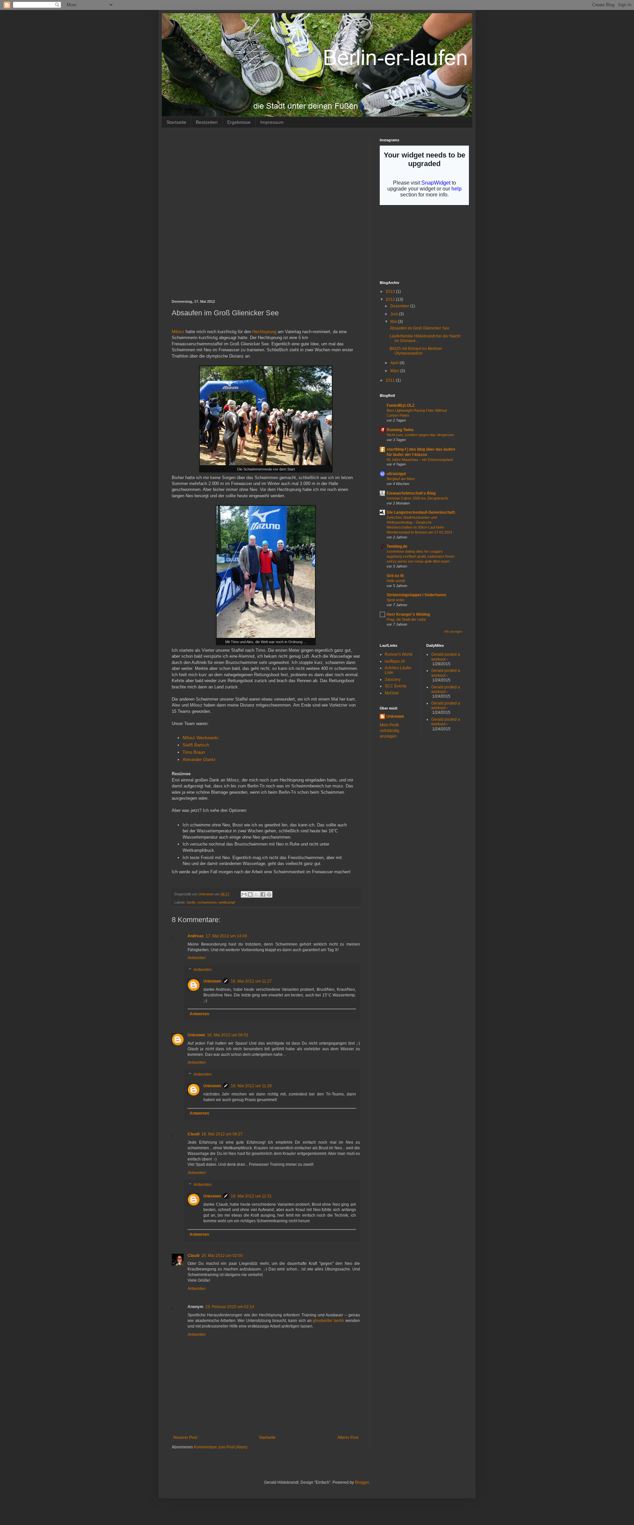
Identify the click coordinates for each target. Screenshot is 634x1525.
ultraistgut (396, 473)
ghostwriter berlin (328, 1320)
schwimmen (207, 902)
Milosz (178, 331)
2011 (391, 380)
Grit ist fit (395, 575)
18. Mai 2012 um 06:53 (227, 1035)
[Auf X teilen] (256, 894)
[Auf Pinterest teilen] (269, 894)
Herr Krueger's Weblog (408, 614)
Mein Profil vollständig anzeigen (389, 731)
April (395, 363)
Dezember (400, 306)
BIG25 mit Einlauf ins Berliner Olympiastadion (416, 351)
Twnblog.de (397, 546)
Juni (394, 314)
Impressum (272, 122)
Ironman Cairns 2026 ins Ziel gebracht (417, 498)
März (395, 370)
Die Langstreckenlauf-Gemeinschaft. (421, 512)
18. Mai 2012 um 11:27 (251, 981)
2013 (391, 291)
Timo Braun (194, 752)
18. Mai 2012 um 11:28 (251, 1086)
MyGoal (392, 693)
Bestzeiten (207, 122)
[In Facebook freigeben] (263, 894)
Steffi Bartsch (196, 745)
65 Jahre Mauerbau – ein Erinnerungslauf (420, 460)
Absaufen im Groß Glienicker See (419, 328)
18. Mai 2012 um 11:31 (251, 1196)
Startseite (176, 122)
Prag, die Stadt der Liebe (406, 619)
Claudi (193, 1134)
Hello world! (396, 581)
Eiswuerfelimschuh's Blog (411, 493)
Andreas (196, 936)
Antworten (197, 957)
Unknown (212, 981)
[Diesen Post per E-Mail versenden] (244, 894)
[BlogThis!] (250, 894)
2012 (391, 299)
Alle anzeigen (453, 631)
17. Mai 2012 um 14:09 (226, 936)
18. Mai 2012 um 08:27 (222, 1134)
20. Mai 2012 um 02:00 (222, 1255)
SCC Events (395, 686)
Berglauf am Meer (401, 479)
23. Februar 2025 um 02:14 (229, 1306)
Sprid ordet (395, 600)
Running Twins (400, 430)
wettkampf (227, 902)
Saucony (393, 679)
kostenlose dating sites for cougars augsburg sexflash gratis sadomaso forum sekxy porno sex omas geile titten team (420, 556)
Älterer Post (347, 1437)
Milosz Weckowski (200, 737)
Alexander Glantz (199, 759)
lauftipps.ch (395, 661)
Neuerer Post (185, 1437)
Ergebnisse (239, 122)
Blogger (362, 1482)
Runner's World (398, 654)
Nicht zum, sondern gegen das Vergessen (420, 435)
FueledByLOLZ (400, 405)
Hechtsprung (264, 331)
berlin (191, 902)
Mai (394, 321)
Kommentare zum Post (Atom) (220, 1447)
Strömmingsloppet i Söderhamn (416, 595)
